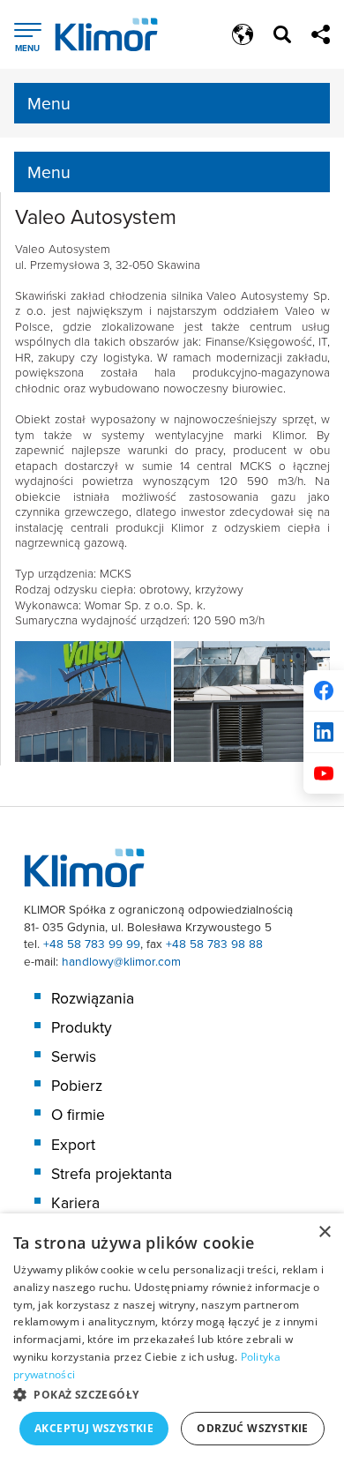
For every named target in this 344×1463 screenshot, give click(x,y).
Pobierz (76, 1086)
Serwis (73, 1056)
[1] (93, 701)
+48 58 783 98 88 (214, 943)
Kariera (75, 1203)
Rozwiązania (92, 998)
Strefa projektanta (111, 1174)
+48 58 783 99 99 (91, 943)
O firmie (78, 1115)
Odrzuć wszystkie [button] (252, 1428)
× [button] (324, 1232)
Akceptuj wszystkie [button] (93, 1428)
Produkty (81, 1027)
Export (73, 1145)
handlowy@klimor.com (121, 960)
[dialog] (172, 1338)
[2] (252, 701)
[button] (172, 1394)
